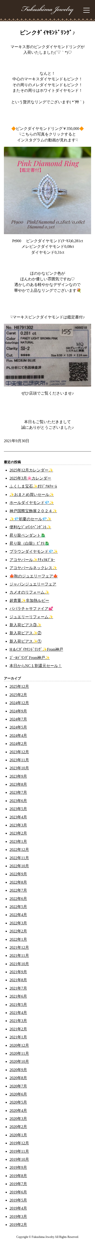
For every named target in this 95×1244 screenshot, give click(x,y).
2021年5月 (18, 1005)
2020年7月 (18, 1086)
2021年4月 (18, 1013)
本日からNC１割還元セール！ (36, 666)
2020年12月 (19, 1045)
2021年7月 (18, 988)
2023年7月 (18, 792)
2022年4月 (18, 915)
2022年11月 (19, 858)
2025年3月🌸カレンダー (30, 478)
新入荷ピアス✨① (25, 641)
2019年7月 (18, 1184)
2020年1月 (18, 1135)
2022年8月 (18, 882)
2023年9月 (18, 776)
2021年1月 (18, 1037)
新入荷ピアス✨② (25, 633)
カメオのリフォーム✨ (29, 592)
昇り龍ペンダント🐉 (27, 535)
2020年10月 (19, 1061)
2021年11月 (19, 955)
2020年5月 (18, 1102)
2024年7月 (18, 719)
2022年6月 (18, 899)
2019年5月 (18, 1200)
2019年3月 (18, 1216)
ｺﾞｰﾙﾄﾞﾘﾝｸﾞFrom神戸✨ (30, 658)
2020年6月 (18, 1094)
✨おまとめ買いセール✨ (32, 494)
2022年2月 (18, 931)
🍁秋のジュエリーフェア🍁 (34, 576)
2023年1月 (18, 841)
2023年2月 (18, 833)
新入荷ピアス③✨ (25, 625)
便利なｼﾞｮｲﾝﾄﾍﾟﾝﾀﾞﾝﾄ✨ (30, 527)
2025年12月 (19, 686)
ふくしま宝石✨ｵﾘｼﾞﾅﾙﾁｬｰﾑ (33, 486)
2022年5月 (18, 907)
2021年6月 (18, 996)
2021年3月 (18, 1021)
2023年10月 (19, 768)
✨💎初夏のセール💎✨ (30, 519)
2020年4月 (18, 1110)
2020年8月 (18, 1078)
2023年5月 (18, 809)
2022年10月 (19, 866)
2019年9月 (18, 1167)
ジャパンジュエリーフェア (33, 584)
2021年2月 (18, 1029)
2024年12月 (19, 703)
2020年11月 (19, 1053)
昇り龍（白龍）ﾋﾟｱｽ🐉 (29, 543)
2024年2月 (18, 744)
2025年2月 (18, 695)
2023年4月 (18, 817)
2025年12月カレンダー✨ (31, 470)
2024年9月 (18, 711)
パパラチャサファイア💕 (31, 608)
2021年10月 (19, 964)
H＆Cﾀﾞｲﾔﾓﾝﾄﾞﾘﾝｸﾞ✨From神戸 (36, 649)
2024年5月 (18, 727)
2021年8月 (18, 980)
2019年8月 (18, 1176)
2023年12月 (19, 752)
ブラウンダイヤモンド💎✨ (34, 551)
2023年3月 (18, 825)
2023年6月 (18, 801)
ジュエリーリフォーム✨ (31, 617)
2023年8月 (18, 784)
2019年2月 (18, 1225)
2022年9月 (18, 874)
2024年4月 (18, 735)
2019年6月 (18, 1192)
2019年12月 (19, 1143)
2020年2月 (18, 1127)
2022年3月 (18, 923)
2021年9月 (18, 972)
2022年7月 (18, 890)
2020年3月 (18, 1119)
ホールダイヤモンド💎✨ (32, 503)
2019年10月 (19, 1159)
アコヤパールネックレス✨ (33, 568)
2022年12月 (19, 849)
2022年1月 (18, 939)
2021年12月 (19, 947)
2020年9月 (18, 1070)
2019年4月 (18, 1208)
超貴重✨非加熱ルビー (29, 600)
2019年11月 (19, 1151)
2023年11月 (19, 760)
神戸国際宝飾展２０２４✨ (33, 511)
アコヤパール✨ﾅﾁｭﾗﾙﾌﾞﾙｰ (32, 560)
